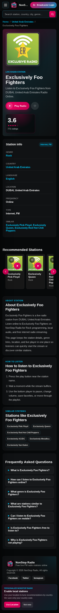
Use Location (12, 605)
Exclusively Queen (34, 275)
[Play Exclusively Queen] (38, 265)
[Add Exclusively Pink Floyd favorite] (11, 260)
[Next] (53, 272)
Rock (9, 155)
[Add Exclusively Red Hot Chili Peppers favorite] (53, 260)
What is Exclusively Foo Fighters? (30, 470)
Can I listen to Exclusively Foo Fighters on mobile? (26, 517)
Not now (27, 605)
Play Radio (20, 106)
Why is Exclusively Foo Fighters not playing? (27, 541)
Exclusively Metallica (39, 439)
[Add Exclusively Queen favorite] (32, 260)
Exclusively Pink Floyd (19, 225)
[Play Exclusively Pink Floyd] (17, 265)
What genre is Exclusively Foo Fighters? (26, 493)
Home (6, 22)
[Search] (52, 14)
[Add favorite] (35, 106)
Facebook (13, 578)
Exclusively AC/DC (16, 439)
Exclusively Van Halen (17, 445)
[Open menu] (5, 5)
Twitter (26, 578)
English (10, 178)
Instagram (38, 578)
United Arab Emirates (22, 22)
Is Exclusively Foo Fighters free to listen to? (28, 529)
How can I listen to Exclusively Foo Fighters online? (29, 481)
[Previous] (6, 272)
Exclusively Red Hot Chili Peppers (23, 432)
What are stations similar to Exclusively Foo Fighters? (25, 505)
